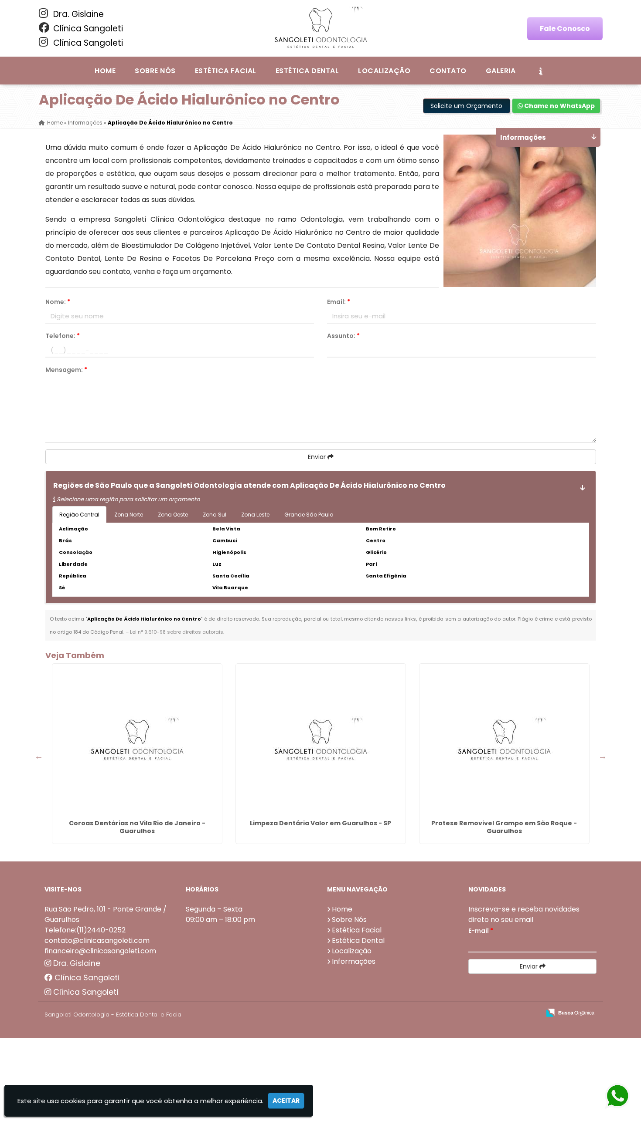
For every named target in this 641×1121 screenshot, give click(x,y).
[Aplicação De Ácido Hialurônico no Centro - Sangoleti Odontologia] (320, 28)
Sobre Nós (155, 71)
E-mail (480, 930)
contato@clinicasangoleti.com (97, 940)
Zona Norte (128, 514)
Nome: (57, 301)
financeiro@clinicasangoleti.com (100, 951)
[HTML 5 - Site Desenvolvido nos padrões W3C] (470, 1013)
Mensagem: (66, 369)
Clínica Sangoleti (87, 28)
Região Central (79, 514)
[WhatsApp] (611, 1096)
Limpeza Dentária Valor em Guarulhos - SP (320, 823)
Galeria (500, 71)
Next (602, 756)
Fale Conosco (565, 29)
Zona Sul (214, 514)
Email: (338, 301)
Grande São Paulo (308, 514)
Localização (384, 71)
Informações (353, 961)
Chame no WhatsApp (559, 105)
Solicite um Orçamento (466, 105)
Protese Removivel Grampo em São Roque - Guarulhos (504, 827)
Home (105, 71)
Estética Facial (225, 71)
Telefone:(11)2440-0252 (85, 930)
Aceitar (286, 1100)
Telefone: (62, 335)
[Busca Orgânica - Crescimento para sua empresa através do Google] (570, 1012)
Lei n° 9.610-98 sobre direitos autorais (176, 631)
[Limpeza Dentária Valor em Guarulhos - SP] (321, 740)
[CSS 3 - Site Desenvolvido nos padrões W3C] (500, 1013)
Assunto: (343, 335)
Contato (448, 71)
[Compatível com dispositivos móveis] (530, 1013)
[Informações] (540, 70)
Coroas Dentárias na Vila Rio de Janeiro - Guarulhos (137, 827)
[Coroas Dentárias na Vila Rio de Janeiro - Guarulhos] (137, 740)
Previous (38, 756)
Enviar (317, 456)
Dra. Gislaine (77, 14)
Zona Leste (255, 514)
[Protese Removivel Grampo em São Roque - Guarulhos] (504, 740)
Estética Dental (307, 71)
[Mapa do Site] (447, 1013)
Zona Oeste (173, 514)
